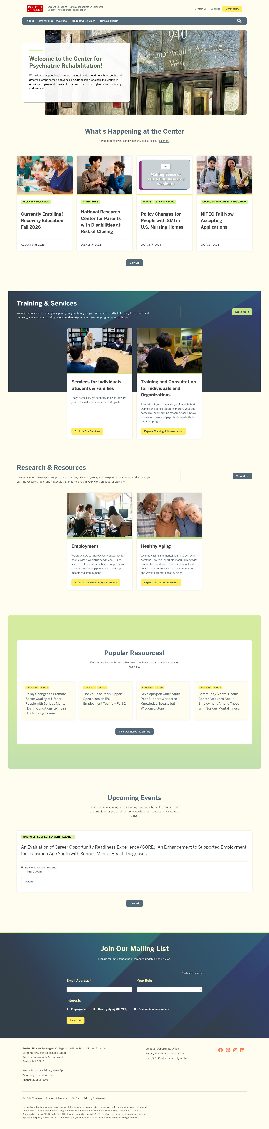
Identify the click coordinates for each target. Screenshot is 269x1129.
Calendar (215, 8)
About (30, 21)
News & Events (109, 21)
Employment (79, 1009)
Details (29, 881)
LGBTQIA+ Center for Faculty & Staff (166, 1058)
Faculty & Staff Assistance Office (164, 1053)
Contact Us (200, 8)
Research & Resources (53, 21)
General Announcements (154, 1009)
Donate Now (232, 8)
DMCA (75, 1098)
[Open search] (240, 21)
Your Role (144, 980)
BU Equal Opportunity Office (162, 1048)
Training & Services (83, 21)
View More (242, 476)
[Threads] (229, 1050)
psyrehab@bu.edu (41, 1075)
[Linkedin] (243, 1050)
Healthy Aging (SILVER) (112, 1009)
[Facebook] (221, 1050)
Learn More (242, 311)
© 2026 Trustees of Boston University (44, 1098)
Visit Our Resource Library (134, 731)
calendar (164, 140)
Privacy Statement (95, 1098)
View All (134, 262)
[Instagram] (236, 1050)
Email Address (79, 980)
